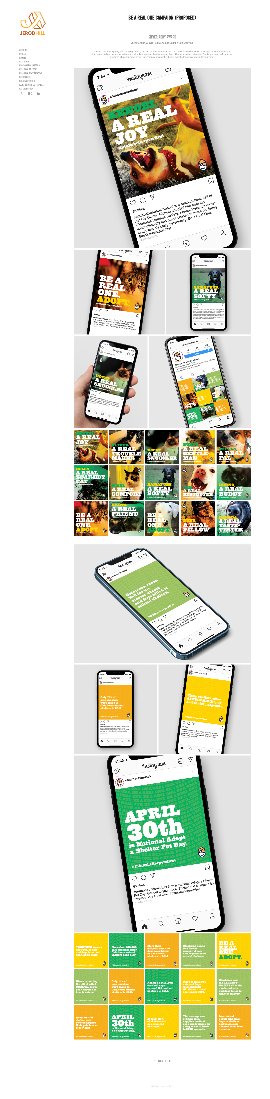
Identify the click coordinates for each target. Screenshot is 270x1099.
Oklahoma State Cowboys (30, 73)
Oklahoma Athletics (28, 69)
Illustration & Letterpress (31, 84)
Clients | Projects (27, 81)
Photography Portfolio (29, 65)
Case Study (24, 61)
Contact (23, 53)
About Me (23, 50)
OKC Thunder (24, 77)
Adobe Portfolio (167, 1086)
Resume (22, 57)
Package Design (26, 88)
